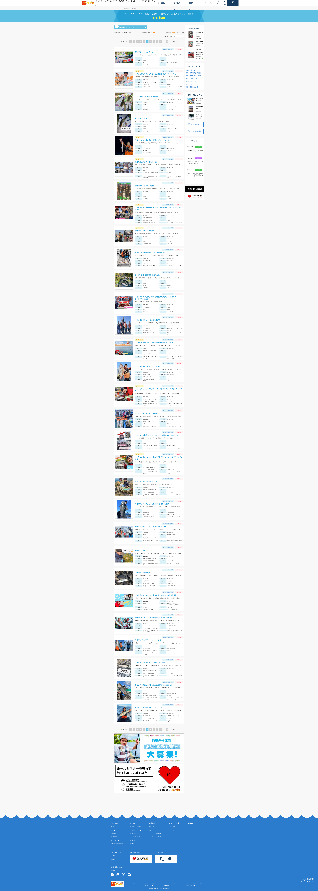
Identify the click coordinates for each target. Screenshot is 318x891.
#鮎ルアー (194, 78)
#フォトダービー (191, 70)
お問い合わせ (167, 885)
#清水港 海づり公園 (192, 87)
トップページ (117, 8)
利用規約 (133, 883)
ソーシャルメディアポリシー (171, 883)
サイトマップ (134, 885)
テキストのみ (180, 32)
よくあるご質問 (149, 885)
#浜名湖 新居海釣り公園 (193, 73)
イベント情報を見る (196, 131)
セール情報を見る (195, 124)
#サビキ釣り (190, 81)
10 (160, 42)
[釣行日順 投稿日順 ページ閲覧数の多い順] (176, 36)
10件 (149, 32)
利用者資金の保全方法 (192, 885)
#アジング (198, 81)
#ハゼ (199, 76)
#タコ (188, 78)
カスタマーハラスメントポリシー (194, 883)
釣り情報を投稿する (311, 880)
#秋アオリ (189, 84)
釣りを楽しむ (126, 8)
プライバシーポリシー (151, 883)
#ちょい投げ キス (191, 76)
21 (167, 41)
